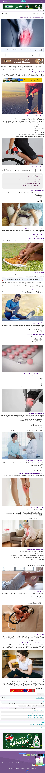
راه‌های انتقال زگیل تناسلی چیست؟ (34, 181)
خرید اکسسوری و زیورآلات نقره (39, 703)
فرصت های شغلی (20, 762)
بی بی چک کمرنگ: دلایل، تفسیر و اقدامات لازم (32, 176)
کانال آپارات (15, 762)
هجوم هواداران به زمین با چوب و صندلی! (37, 726)
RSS (2, 762)
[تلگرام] (41, 765)
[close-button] (36, 757)
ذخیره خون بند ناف (30, 703)
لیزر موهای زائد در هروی (22, 705)
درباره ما (29, 762)
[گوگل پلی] (34, 755)
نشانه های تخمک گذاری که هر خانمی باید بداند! (32, 183)
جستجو (32, 762)
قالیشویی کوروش (4, 703)
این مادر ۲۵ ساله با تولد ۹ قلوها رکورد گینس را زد (36, 719)
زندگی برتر (5, 762)
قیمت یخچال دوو (41, 705)
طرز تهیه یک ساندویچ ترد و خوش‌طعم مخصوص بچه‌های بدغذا (34, 717)
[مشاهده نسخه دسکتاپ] (1, 1)
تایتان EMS (29, 705)
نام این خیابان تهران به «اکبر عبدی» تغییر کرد (36, 724)
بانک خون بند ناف (34, 705)
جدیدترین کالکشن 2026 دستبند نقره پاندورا (15, 703)
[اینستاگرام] (35, 765)
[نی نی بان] (23, 1)
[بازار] (26, 755)
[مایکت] (41, 755)
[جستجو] (3, 1)
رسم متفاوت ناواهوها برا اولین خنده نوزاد (37, 713)
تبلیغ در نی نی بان (10, 762)
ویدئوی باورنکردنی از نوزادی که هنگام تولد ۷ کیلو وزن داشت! (35, 715)
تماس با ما (25, 762)
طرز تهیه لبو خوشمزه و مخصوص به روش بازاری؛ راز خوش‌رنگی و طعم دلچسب (27, 179)
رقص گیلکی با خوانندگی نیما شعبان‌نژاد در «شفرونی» (35, 727)
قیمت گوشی (24, 703)
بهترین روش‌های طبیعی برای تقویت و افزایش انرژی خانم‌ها (35, 710)
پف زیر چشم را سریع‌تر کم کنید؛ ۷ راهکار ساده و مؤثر (36, 712)
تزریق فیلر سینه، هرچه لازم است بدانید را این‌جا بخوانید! (31, 185)
